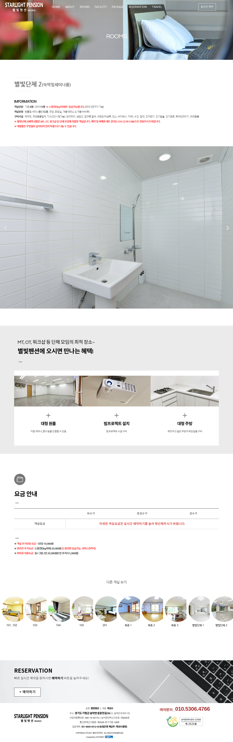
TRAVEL (157, 7)
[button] (5, 228)
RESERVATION (138, 7)
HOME (56, 7)
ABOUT (70, 7)
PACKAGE (117, 7)
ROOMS (85, 7)
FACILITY (101, 7)
